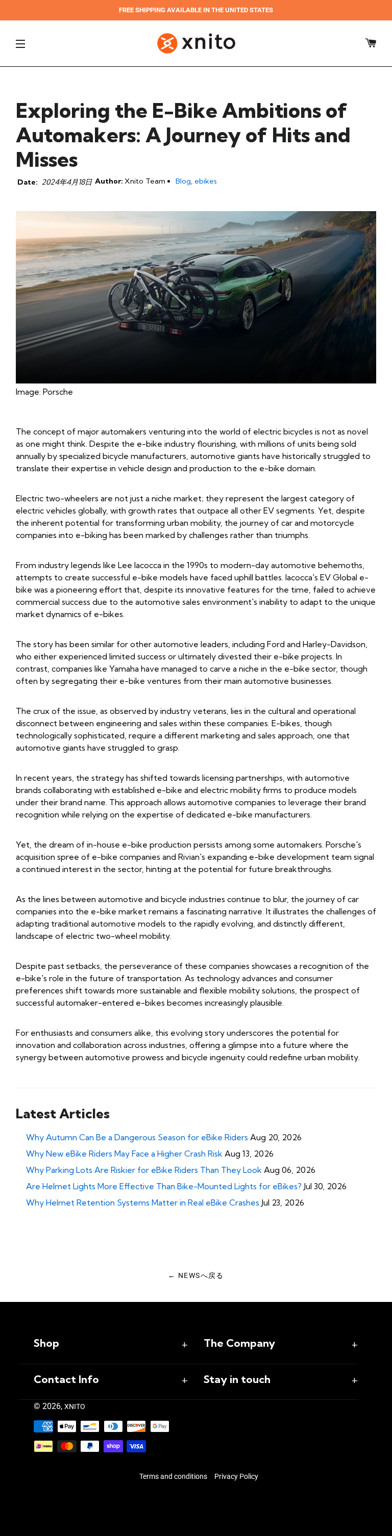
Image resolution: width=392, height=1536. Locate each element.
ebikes (205, 181)
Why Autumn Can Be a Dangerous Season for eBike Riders (137, 1137)
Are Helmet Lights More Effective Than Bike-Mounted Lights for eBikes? (164, 1186)
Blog (183, 181)
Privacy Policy (236, 1476)
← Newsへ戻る (196, 1275)
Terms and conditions (173, 1476)
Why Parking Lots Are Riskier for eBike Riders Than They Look (144, 1170)
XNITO (74, 1406)
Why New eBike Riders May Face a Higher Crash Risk (124, 1153)
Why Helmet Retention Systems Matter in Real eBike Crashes (142, 1202)
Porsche (58, 392)
